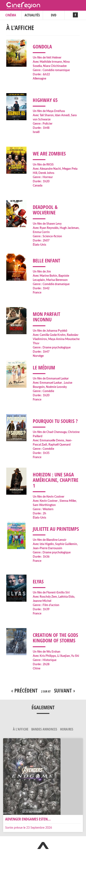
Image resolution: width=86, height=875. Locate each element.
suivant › (64, 690)
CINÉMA (10, 15)
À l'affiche (21, 729)
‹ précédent (24, 690)
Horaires (66, 729)
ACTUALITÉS (32, 15)
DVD (53, 15)
